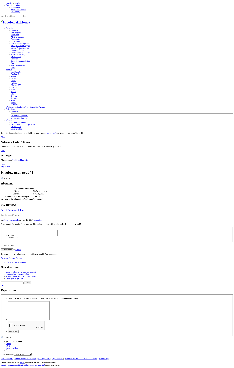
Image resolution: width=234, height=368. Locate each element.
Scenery (14, 96)
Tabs (12, 63)
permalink (38, 220)
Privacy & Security (18, 54)
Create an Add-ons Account (11, 258)
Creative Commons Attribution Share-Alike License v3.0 (23, 365)
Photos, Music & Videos (20, 52)
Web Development (18, 65)
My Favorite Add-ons (19, 118)
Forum (8, 350)
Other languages (7, 354)
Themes (9, 70)
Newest (13, 76)
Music (13, 89)
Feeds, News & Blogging (20, 46)
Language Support (18, 50)
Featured (14, 30)
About (8, 344)
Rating (11, 238)
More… (9, 120)
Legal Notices (57, 359)
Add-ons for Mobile (18, 122)
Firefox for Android (18, 10)
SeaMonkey (15, 12)
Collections (10, 109)
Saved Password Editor (12, 210)
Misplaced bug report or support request (21, 276)
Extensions (10, 28)
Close (3, 137)
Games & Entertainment (20, 48)
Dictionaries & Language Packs (23, 124)
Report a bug (104, 359)
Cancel (18, 250)
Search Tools (16, 57)
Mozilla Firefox (51, 133)
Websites (14, 105)
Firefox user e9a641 (11, 220)
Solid (13, 100)
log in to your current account (14, 262)
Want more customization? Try (25, 107)
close (3, 285)
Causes (13, 81)
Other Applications (13, 5)
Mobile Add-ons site (20, 160)
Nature (13, 92)
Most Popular (16, 32)
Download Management (20, 43)
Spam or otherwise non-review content (21, 272)
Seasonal (14, 98)
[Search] (25, 16)
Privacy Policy (7, 359)
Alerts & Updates (17, 37)
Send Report (13, 331)
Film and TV (16, 85)
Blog (8, 346)
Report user (5, 166)
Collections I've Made (19, 116)
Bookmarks (15, 41)
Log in (17, 3)
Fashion (14, 83)
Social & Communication (20, 61)
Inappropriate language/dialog (17, 274)
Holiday (14, 87)
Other (13, 68)
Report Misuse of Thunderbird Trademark (81, 359)
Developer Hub (17, 129)
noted (22, 363)
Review (11, 235)
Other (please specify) (14, 278)
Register (9, 3)
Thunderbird (15, 7)
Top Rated (15, 35)
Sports (13, 103)
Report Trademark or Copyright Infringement (32, 359)
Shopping (14, 59)
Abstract (14, 78)
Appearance (15, 39)
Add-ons (22, 22)
